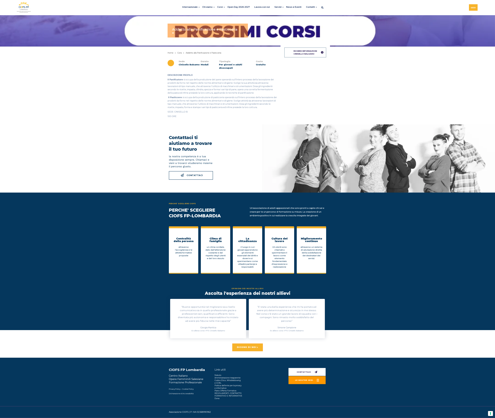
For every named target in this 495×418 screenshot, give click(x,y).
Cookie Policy (188, 389)
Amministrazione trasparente (227, 378)
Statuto (217, 375)
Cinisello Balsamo (189, 64)
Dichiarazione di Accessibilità (181, 393)
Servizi (278, 7)
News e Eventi (293, 7)
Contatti (310, 7)
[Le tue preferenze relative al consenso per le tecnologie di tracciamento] (490, 413)
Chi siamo (207, 7)
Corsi (220, 7)
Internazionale (190, 7)
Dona (216, 398)
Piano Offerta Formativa (225, 391)
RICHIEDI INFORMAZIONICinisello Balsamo (305, 52)
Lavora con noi (262, 7)
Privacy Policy (174, 389)
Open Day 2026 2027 (238, 7)
